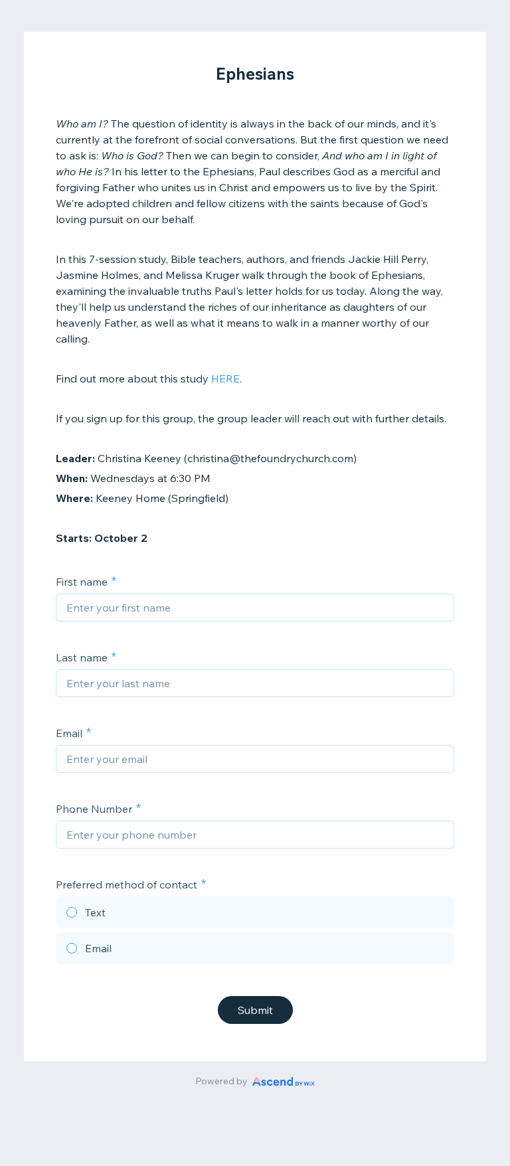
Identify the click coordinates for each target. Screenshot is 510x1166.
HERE (225, 378)
